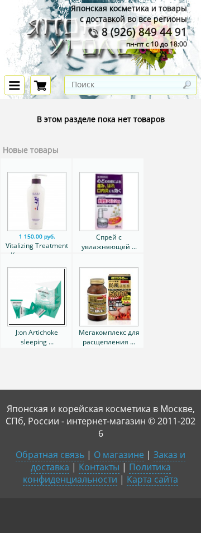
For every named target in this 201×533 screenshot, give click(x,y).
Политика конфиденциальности (97, 473)
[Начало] (100, 68)
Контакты (99, 467)
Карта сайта (152, 479)
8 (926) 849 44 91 (143, 31)
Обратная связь (50, 454)
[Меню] (14, 85)
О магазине (119, 454)
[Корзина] (40, 85)
